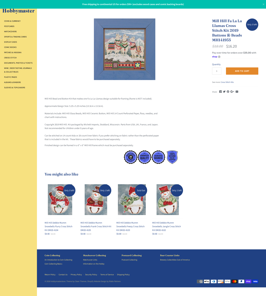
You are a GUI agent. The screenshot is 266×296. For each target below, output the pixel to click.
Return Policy (50, 274)
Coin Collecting (52, 255)
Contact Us (63, 274)
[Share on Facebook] (220, 91)
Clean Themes (80, 281)
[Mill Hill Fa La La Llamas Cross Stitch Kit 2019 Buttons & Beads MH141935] (124, 49)
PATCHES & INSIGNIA (12, 52)
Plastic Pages (10, 77)
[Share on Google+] (232, 91)
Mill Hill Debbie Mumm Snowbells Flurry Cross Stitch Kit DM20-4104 (58, 226)
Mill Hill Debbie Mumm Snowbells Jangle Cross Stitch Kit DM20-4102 (166, 226)
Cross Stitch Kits (227, 82)
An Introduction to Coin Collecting (58, 259)
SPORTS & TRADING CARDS (15, 36)
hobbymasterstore (58, 281)
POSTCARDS (9, 26)
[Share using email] (236, 91)
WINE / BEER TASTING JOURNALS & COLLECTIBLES (18, 70)
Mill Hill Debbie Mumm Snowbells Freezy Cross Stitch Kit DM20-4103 (130, 226)
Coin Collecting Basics (53, 263)
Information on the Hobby (93, 263)
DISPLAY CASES (10, 42)
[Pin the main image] (228, 91)
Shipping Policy (123, 274)
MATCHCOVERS (10, 31)
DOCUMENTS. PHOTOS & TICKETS (18, 63)
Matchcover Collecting (94, 255)
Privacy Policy (76, 274)
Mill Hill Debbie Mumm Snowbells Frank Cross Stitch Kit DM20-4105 (96, 226)
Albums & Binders (12, 82)
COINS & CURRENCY (12, 21)
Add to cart (242, 71)
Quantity (216, 64)
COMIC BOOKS (10, 47)
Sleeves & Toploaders (14, 87)
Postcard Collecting (132, 255)
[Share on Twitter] (224, 91)
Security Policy (91, 274)
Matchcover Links (90, 259)
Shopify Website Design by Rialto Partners (104, 281)
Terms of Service (107, 274)
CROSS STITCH (10, 57)
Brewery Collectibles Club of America (175, 259)
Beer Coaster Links (169, 255)
